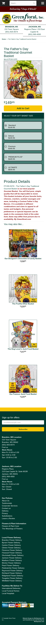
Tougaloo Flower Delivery (12, 578)
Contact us (6, 508)
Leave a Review (8, 518)
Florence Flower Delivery (12, 550)
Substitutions (7, 516)
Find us (5, 447)
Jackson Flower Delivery (12, 558)
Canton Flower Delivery (11, 545)
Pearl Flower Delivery (10, 565)
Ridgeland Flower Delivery (12, 576)
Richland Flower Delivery (12, 573)
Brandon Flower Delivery (12, 540)
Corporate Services (10, 506)
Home (4, 39)
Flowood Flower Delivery (12, 553)
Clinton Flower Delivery (11, 548)
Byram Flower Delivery (11, 543)
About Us (5, 501)
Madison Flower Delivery (12, 560)
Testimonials (7, 503)
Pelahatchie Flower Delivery (13, 568)
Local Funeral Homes (10, 591)
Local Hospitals (8, 593)
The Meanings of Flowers (12, 529)
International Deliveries (11, 588)
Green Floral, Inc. (23, 19)
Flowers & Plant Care (10, 526)
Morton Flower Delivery (11, 563)
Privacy (5, 513)
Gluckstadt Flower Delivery (13, 555)
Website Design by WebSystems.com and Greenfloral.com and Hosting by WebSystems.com (33, 620)
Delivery (5, 511)
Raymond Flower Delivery (12, 570)
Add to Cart (23, 108)
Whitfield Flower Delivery (12, 581)
